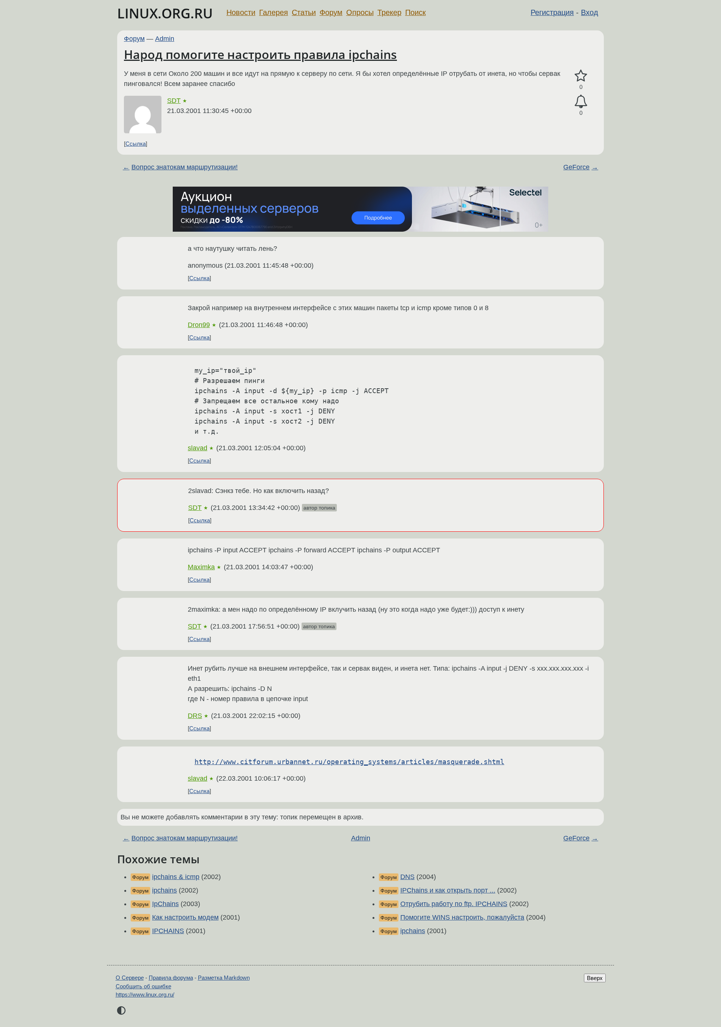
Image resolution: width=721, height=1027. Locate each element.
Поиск (415, 12)
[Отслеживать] (581, 101)
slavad (197, 448)
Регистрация (552, 12)
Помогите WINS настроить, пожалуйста (462, 917)
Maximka (201, 567)
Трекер (389, 12)
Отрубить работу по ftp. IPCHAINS (453, 904)
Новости (240, 12)
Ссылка (135, 143)
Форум (331, 12)
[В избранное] (581, 76)
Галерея (273, 12)
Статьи (304, 12)
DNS (407, 877)
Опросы (360, 12)
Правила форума (171, 977)
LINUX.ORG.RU (165, 13)
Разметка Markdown (224, 977)
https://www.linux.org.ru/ (145, 994)
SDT (174, 100)
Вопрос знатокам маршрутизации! (184, 167)
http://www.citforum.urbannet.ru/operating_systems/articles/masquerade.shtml (349, 762)
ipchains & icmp (175, 877)
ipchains (164, 890)
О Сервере (130, 977)
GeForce (576, 167)
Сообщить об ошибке (143, 986)
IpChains (165, 904)
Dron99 (199, 325)
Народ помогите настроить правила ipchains (260, 54)
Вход (589, 12)
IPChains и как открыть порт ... (447, 890)
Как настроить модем (185, 917)
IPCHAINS (168, 931)
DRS (195, 715)
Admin (164, 38)
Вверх (595, 978)
